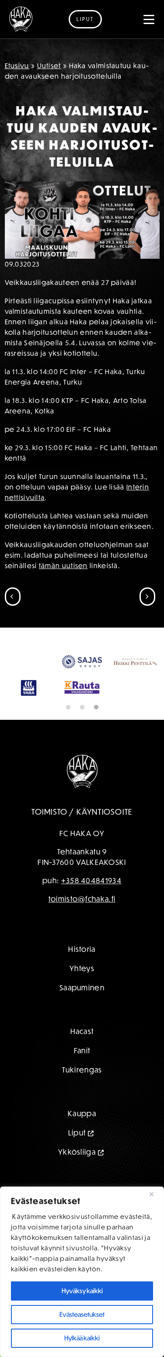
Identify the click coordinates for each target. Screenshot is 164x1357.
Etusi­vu (17, 65)
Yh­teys (82, 968)
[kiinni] (155, 1194)
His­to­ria (81, 949)
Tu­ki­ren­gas (82, 1069)
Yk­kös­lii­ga (77, 1151)
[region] (82, 1272)
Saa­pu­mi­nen (82, 987)
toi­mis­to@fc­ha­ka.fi (82, 898)
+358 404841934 (91, 880)
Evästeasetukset (82, 1314)
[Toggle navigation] (149, 19)
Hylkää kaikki (82, 1338)
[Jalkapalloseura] (20, 19)
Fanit (82, 1050)
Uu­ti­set (49, 65)
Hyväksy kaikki (82, 1291)
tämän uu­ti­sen (63, 565)
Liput (85, 19)
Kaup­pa (82, 1113)
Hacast (82, 1031)
